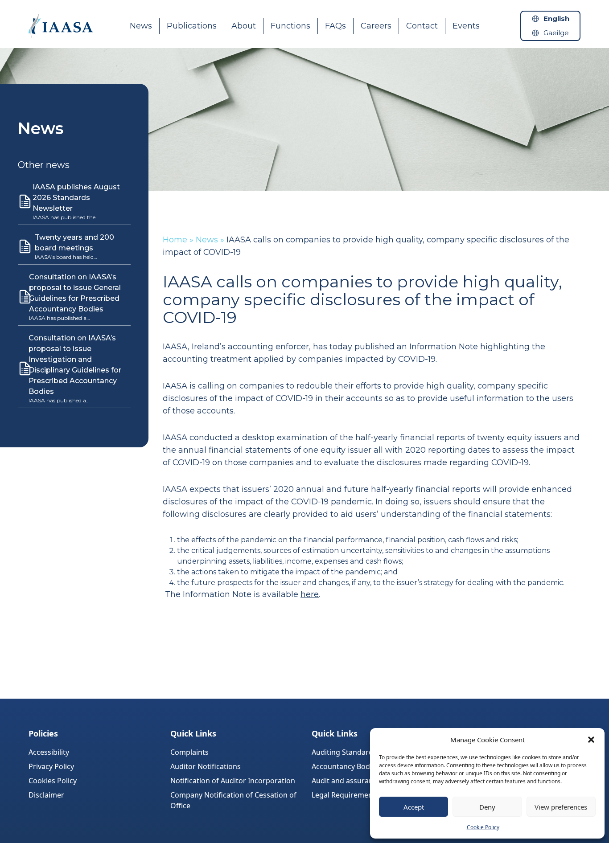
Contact (422, 26)
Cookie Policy (483, 827)
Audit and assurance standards (364, 781)
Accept (413, 806)
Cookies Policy (53, 781)
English (556, 18)
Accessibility (49, 752)
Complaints (189, 752)
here (309, 594)
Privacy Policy (51, 766)
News (141, 26)
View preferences (561, 806)
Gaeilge (556, 33)
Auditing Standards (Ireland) (359, 752)
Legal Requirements (345, 795)
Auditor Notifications (205, 766)
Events (466, 26)
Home (175, 240)
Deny (487, 806)
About (243, 26)
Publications (192, 26)
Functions (290, 26)
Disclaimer (46, 795)
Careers (376, 26)
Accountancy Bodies (345, 766)
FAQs (335, 26)
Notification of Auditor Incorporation (232, 781)
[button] (591, 739)
